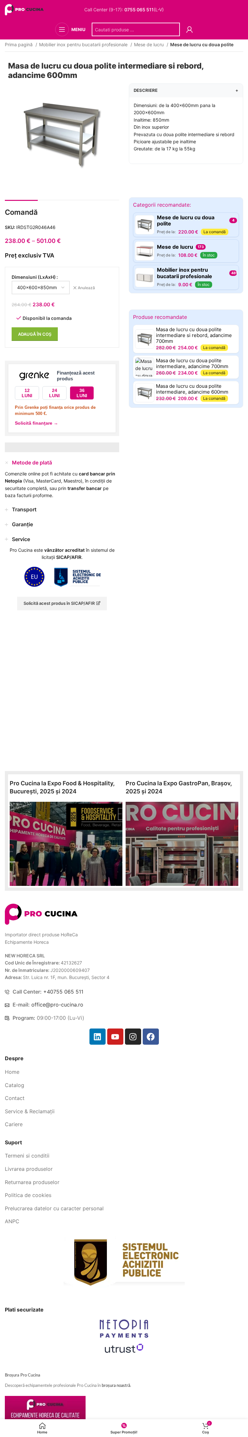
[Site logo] (25, 9)
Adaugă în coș (34, 334)
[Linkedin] (97, 1037)
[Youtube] (115, 1037)
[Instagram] (133, 1037)
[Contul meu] (189, 29)
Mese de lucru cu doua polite (201, 44)
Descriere (186, 90)
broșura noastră (116, 1386)
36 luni (82, 393)
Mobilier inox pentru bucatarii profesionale (84, 44)
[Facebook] (151, 1037)
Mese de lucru (149, 44)
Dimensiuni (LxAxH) (34, 277)
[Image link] (41, 913)
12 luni (27, 393)
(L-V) (144, 9)
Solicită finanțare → (36, 423)
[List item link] (124, 1072)
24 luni (54, 393)
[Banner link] (66, 844)
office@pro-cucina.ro (57, 1004)
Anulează (86, 287)
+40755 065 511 (63, 991)
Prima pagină (19, 44)
